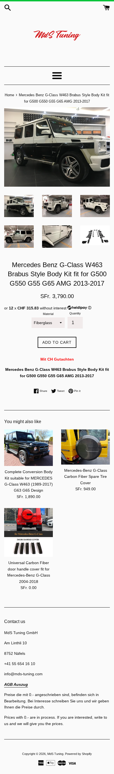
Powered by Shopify (78, 753)
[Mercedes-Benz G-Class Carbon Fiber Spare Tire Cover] (85, 447)
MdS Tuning (55, 753)
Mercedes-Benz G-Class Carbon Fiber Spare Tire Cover (85, 476)
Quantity (75, 313)
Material (48, 314)
